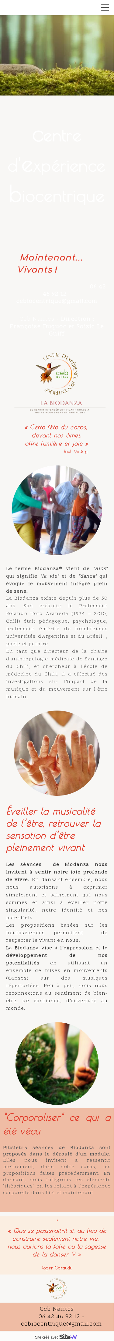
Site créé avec (47, 1337)
